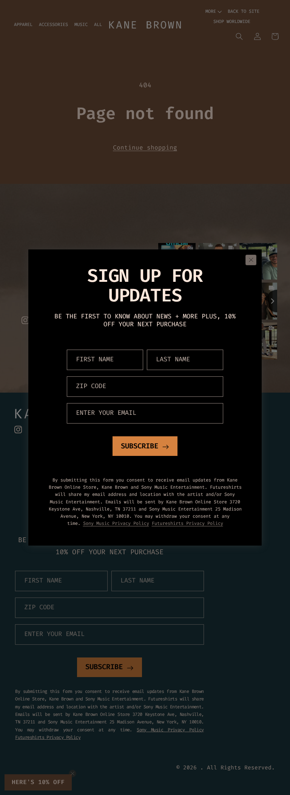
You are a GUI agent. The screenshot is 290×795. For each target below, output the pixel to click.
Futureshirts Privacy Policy (187, 523)
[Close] (250, 260)
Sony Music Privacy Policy (116, 523)
